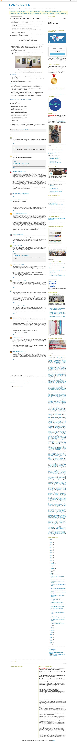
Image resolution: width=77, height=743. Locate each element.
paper (49, 497)
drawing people (63, 452)
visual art (62, 526)
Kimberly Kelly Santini (16, 290)
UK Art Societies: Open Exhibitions (56, 11)
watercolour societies (61, 527)
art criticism (61, 419)
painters (62, 493)
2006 (51, 642)
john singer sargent (62, 473)
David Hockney (52, 367)
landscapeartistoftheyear (52, 479)
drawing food (57, 452)
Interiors (62, 371)
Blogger (53, 740)
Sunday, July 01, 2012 (25, 163)
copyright (63, 446)
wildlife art (50, 532)
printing (51, 509)
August (52, 570)
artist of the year (51, 433)
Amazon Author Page (53, 164)
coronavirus (60, 447)
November (53, 565)
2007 (51, 640)
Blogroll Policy (56, 218)
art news (50, 427)
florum (57, 463)
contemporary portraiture (54, 446)
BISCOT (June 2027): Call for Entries (56, 314)
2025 (51, 540)
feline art (55, 460)
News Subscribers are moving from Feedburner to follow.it (58, 271)
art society (60, 430)
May (51, 625)
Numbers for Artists (37, 11)
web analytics (51, 528)
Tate (56, 404)
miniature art (58, 487)
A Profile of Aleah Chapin (55, 586)
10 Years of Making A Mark (53, 202)
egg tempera (50, 455)
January (52, 632)
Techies (63, 406)
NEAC (54, 381)
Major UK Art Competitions (46, 11)
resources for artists (54, 513)
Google (61, 369)
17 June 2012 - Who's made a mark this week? (57, 600)
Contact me (50, 153)
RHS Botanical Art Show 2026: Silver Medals (57, 316)
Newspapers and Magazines (61, 382)
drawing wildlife (51, 454)
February (52, 630)
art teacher (62, 431)
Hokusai (64, 370)
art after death (55, 416)
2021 (51, 547)
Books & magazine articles (37, 13)
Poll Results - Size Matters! (55, 574)
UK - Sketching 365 (53, 649)
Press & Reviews (52, 13)
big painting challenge (56, 437)
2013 (51, 560)
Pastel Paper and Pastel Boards (56, 598)
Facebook (51, 368)
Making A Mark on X (53, 161)
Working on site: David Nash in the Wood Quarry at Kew (58, 579)
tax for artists (55, 522)
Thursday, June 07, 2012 (24, 137)
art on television (58, 427)
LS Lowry (57, 376)
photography (54, 499)
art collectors (61, 418)
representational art (52, 512)
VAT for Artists (52, 409)
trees (49, 526)
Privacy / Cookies (63, 13)
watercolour (51, 527)
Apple (53, 357)
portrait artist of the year (59, 503)
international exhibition (54, 472)
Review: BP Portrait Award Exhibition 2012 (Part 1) (58, 593)
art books (60, 417)
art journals (63, 425)
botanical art (51, 439)
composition (62, 443)
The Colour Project (13, 13)
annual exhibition (58, 414)
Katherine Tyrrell (59, 375)
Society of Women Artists (56, 402)
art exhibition (57, 422)
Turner (62, 408)
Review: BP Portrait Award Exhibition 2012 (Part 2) (58, 591)
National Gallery (60, 381)
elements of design (58, 455)
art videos (56, 432)
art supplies (55, 431)
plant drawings (57, 500)
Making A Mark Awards (62, 379)
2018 (51, 552)
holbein (64, 466)
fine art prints (51, 463)
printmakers (57, 509)
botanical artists (62, 439)
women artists (57, 532)
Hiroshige (56, 370)
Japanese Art (59, 373)
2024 (51, 542)
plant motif (63, 500)
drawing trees (53, 453)
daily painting (58, 448)
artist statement (59, 433)
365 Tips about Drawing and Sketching (56, 189)
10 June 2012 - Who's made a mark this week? (57, 613)
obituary (54, 490)
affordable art (62, 413)
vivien (14, 234)
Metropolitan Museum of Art (61, 380)
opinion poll (30, 130)
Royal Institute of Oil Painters (53, 389)
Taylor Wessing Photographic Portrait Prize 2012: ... (58, 610)
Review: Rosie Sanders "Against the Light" (58, 617)
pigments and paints (62, 499)
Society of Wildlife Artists (61, 401)
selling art (55, 517)
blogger (49, 438)
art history (64, 423)
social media (62, 520)
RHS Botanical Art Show (57, 386)
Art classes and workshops (55, 361)
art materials (62, 426)
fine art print (62, 461)
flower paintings (53, 464)
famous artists (58, 459)
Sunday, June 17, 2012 (19, 317)
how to (59, 467)
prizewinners (51, 511)
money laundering (59, 488)
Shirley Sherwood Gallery (55, 397)
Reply (13, 143)
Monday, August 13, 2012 (21, 351)
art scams (52, 428)
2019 (51, 550)
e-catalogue (63, 454)
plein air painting (62, 501)
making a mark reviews (59, 483)
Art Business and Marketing (56, 359)
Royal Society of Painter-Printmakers (58, 394)
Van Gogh (59, 409)
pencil (61, 498)
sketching (50, 520)
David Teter (15, 264)
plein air (54, 501)
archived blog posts (53, 205)
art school (57, 428)
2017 (51, 553)
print (59, 507)
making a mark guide (55, 482)
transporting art (51, 524)
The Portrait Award (51, 407)
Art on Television (23, 11)
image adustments (57, 471)
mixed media (64, 487)
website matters (60, 528)
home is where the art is (52, 467)
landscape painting (54, 478)
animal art (50, 414)
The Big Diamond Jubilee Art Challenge (57, 623)
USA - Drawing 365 (53, 650)
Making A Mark (17, 147)
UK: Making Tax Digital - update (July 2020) (57, 275)
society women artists (62, 521)
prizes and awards (61, 510)
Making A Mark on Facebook (54, 158)
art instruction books (55, 425)
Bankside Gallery (56, 363)
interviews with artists (52, 473)
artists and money (54, 435)
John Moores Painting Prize (60, 374)
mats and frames (25, 130)
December (52, 563)
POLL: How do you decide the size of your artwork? (58, 620)
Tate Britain (61, 404)
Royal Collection (53, 388)
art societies (53, 429)
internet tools (62, 472)
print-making (64, 507)
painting (50, 494)
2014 (51, 558)
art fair (65, 422)
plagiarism (51, 500)
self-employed (53, 516)
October (52, 566)
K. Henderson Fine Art (16, 137)
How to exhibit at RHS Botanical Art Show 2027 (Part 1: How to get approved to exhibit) (58, 313)
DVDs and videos (63, 366)
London (52, 378)
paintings (62, 495)
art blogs (54, 417)
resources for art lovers (62, 512)
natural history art (59, 489)
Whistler (63, 410)
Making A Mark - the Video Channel (55, 162)
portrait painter (56, 505)
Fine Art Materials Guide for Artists (56, 191)
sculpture (56, 515)
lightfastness (55, 481)
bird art (63, 437)
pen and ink (56, 498)
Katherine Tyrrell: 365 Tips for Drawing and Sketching (57, 655)
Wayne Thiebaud (58, 410)
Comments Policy (51, 218)
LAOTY (53, 376)
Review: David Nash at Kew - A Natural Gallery (57, 577)
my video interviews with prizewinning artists (56, 204)
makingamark (20, 130)
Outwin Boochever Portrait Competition (56, 383)
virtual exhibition (56, 526)
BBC (51, 362)
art (14, 130)
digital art (64, 448)
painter (56, 493)
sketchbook (61, 518)
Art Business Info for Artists (54, 186)
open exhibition (60, 492)
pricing (55, 507)
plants (49, 501)
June (51, 573)
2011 (51, 634)
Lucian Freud (59, 377)
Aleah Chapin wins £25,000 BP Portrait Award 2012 (57, 596)
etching (65, 455)
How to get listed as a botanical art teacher (57, 310)
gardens (55, 465)
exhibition (54, 457)
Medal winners (52, 380)
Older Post (44, 381)
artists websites (62, 435)
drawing (58, 449)
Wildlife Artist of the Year (61, 411)
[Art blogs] (54, 85)
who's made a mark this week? (57, 530)
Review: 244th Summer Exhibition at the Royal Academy (58, 616)
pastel (63, 497)
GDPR (49, 369)
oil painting (63, 490)
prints (49, 510)
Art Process (64, 360)
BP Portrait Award (57, 362)
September (53, 568)
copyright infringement (52, 447)
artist (62, 432)
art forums (52, 423)
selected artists (63, 515)
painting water (55, 495)
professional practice (61, 511)
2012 (51, 562)
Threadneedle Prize (60, 407)
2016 (51, 555)
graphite (54, 466)
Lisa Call (14, 317)
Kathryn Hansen (15, 280)
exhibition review (59, 458)
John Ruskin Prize (51, 375)
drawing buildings (62, 450)
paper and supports (56, 497)
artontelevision (61, 436)
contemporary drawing (52, 444)
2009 (51, 637)
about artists (52, 413)
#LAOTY (49, 357)
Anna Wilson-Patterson (17, 193)
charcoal (53, 442)
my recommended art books (53, 203)
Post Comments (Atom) (19, 386)
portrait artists (50, 504)
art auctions (61, 416)
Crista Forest (15, 351)
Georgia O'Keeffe (54, 369)
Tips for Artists (52, 192)
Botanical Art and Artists (28, 13)
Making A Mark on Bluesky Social (55, 159)
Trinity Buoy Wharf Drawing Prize (53, 408)
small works (56, 520)
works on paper (51, 534)
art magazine (50, 426)
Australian (64, 361)
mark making (63, 485)
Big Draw (62, 363)
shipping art (62, 517)
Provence (61, 384)
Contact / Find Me (12, 11)
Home (28, 381)
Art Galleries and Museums (57, 359)
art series (62, 428)
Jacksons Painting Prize (52, 373)
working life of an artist (61, 533)
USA (65, 408)
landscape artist (57, 476)
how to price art (56, 470)
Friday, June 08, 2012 (18, 245)
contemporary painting (62, 444)
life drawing (60, 479)
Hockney (60, 370)
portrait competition (58, 504)
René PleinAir (15, 155)
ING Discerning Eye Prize (53, 371)
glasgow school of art (62, 465)
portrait (50, 503)
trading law (62, 523)
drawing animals (54, 450)
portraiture (57, 506)
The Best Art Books (20, 13)
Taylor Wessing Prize (56, 406)
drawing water (61, 453)
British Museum (54, 364)
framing (16, 130)
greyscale (59, 466)
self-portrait (59, 516)
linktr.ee (62, 149)
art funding (58, 423)
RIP (63, 386)
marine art (57, 485)
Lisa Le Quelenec (15, 213)
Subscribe (18, 11)
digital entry (52, 449)
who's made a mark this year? (59, 531)
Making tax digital (53, 272)
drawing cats (50, 452)
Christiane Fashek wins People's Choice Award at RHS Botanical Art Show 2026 (57, 309)
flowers (60, 464)
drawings (57, 454)
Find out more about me (52, 152)
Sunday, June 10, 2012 (21, 305)
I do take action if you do (61, 121)
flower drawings (63, 463)
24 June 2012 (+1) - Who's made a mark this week (58, 585)
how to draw (64, 467)
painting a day (58, 494)
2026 (51, 539)
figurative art (50, 461)
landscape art (50, 476)
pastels (50, 498)
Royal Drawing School (61, 388)
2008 (51, 639)
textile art (61, 522)
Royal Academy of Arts (62, 387)
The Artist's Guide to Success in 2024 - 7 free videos (57, 268)
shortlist (49, 518)
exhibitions (50, 459)
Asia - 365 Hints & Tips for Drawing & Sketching (56, 653)
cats (61, 441)
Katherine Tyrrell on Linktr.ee (55, 156)
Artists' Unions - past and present (55, 274)
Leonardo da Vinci (63, 376)
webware (50, 529)
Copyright (57, 13)
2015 (51, 557)
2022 (51, 545)
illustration (50, 471)
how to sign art (63, 470)
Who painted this (51, 411)
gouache (49, 466)
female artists (62, 460)
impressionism (64, 471)
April (51, 627)
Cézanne (58, 366)
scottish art (63, 513)
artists (64, 433)
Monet (49, 381)
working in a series (53, 533)
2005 (51, 644)
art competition (52, 420)
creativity (52, 448)
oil (58, 490)
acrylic (58, 413)
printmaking (63, 509)
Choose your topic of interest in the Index (55, 263)
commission (56, 443)
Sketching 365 (63, 397)
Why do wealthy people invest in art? (57, 602)
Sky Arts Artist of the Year (55, 399)
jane (13, 245)
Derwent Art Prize (63, 367)
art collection (55, 418)
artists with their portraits (52, 436)
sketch (54, 518)
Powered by (54, 57)
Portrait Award (55, 384)
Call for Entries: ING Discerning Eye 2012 (58, 606)
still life (49, 522)
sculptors (50, 515)
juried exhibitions (53, 474)
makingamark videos (58, 484)
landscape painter (62, 477)
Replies (15, 145)
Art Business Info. (30, 11)
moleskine (52, 488)
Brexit (49, 364)
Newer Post (12, 381)
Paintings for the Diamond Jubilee (56, 622)
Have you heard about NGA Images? (57, 608)
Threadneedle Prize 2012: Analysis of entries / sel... (58, 604)
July (51, 571)
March (52, 628)
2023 (51, 544)
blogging (55, 438)
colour (59, 442)
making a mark (62, 481)
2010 (51, 635)
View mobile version (28, 383)
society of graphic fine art (52, 521)
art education (58, 421)
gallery (51, 465)
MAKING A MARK (19, 4)
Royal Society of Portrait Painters (55, 395)
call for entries (54, 441)
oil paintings (53, 492)
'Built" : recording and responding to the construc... (57, 582)
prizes (54, 510)
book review (62, 438)
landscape (61, 475)
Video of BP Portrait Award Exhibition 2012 (58, 588)
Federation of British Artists (60, 368)
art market (56, 426)
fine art (57, 461)
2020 (51, 549)
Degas (58, 367)
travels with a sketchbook (60, 524)
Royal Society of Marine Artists (60, 391)
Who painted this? (45, 13)
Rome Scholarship (54, 387)
